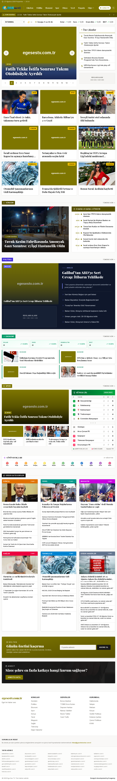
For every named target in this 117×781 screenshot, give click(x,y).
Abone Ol (103, 647)
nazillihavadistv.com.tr (9, 769)
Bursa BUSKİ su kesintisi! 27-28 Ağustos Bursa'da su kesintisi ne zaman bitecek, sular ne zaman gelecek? (97, 610)
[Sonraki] (113, 14)
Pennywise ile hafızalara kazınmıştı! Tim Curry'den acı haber (17, 539)
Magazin (81, 8)
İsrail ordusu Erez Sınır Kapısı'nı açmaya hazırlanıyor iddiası (96, 246)
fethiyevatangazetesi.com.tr (10, 761)
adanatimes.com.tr (7, 753)
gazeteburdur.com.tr (100, 761)
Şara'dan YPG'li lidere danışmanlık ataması (39, 15)
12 (57, 83)
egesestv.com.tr (99, 756)
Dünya (64, 8)
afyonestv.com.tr (30, 753)
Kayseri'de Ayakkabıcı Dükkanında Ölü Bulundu (97, 234)
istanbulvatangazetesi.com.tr (103, 764)
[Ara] (113, 8)
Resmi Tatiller (65, 714)
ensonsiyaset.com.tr (77, 759)
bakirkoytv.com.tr (76, 753)
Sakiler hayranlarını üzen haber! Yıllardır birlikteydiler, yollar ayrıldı (95, 526)
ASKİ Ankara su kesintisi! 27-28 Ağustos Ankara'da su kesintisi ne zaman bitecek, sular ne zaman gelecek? (95, 627)
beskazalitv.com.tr (30, 756)
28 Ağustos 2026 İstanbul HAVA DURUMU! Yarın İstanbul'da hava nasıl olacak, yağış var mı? (97, 595)
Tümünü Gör (108, 203)
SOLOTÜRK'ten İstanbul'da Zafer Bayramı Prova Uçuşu (57, 531)
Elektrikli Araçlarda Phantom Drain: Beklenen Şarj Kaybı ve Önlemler (57, 608)
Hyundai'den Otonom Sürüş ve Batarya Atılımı (58, 596)
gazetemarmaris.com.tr (78, 761)
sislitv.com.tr (98, 769)
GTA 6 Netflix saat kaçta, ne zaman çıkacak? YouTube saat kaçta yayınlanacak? (96, 602)
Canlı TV (105, 8)
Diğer (90, 8)
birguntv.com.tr (52, 756)
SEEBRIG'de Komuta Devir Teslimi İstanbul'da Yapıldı (58, 537)
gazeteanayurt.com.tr (31, 761)
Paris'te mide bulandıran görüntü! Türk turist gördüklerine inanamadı (18, 526)
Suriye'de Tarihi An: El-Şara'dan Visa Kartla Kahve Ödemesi (18, 545)
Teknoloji (47, 554)
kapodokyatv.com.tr (31, 766)
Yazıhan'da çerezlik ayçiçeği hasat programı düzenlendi (58, 524)
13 (62, 83)
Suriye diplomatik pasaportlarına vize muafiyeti (58, 512)
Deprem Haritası (66, 707)
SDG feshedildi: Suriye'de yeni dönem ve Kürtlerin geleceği (17, 532)
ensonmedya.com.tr (54, 759)
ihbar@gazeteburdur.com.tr (81, 743)
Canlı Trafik (64, 717)
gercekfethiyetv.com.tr (9, 764)
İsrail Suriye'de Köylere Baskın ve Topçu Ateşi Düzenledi (96, 221)
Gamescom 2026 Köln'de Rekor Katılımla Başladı (56, 615)
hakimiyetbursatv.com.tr (55, 764)
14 (67, 83)
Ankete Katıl (14, 677)
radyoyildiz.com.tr (76, 769)
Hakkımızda (94, 701)
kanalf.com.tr (6, 766)
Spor (57, 8)
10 (48, 83)
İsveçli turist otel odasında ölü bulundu (95, 240)
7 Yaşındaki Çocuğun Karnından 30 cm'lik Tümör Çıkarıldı (18, 591)
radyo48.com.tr (30, 769)
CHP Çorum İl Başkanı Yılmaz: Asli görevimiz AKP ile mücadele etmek (57, 544)
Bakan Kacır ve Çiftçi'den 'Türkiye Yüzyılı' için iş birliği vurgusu (58, 585)
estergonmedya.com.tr (101, 759)
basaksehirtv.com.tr (8, 756)
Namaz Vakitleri (66, 711)
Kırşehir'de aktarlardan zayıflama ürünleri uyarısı (18, 598)
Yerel (73, 8)
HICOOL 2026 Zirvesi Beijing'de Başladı (56, 590)
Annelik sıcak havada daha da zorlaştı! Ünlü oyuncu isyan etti (96, 519)
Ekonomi (48, 8)
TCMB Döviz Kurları (67, 704)
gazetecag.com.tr (53, 761)
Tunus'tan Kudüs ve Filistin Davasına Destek (98, 228)
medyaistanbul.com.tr (77, 766)
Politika (39, 8)
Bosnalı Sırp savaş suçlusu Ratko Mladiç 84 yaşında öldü (18, 513)
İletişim (92, 704)
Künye (92, 711)
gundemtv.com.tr (30, 764)
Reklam (92, 707)
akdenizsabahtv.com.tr (55, 753)
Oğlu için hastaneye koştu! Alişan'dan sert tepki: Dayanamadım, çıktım (95, 513)
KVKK (92, 723)
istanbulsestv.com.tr (77, 764)
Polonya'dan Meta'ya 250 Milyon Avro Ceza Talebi (57, 602)
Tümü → (33, 481)
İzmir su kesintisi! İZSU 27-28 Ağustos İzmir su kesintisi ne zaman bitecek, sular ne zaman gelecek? (97, 618)
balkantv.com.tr (98, 753)
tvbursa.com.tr (6, 771)
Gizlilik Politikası (95, 714)
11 (53, 83)
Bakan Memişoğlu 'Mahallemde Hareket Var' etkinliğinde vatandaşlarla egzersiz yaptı (19, 585)
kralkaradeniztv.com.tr (54, 766)
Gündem (29, 8)
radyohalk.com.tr (53, 769)
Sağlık (6, 554)
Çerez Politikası (95, 720)
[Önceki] (109, 14)
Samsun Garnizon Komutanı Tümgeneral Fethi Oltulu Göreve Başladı (58, 518)
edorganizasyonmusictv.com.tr (80, 756)
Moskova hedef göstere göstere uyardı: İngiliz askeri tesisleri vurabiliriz (19, 519)
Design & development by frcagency (102, 778)
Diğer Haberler (88, 554)
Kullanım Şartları (95, 717)
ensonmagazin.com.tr (31, 759)
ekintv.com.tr (6, 759)
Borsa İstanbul (65, 701)
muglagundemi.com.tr (100, 766)
